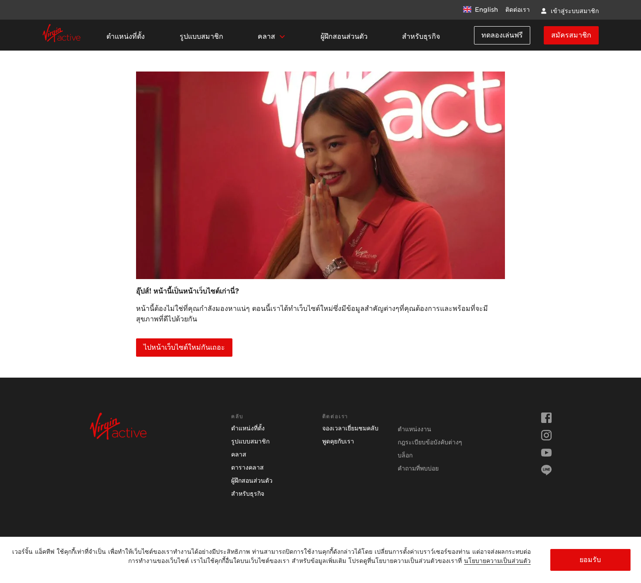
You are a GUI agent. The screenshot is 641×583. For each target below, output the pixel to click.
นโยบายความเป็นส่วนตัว (497, 560)
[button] (272, 37)
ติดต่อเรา (517, 9)
